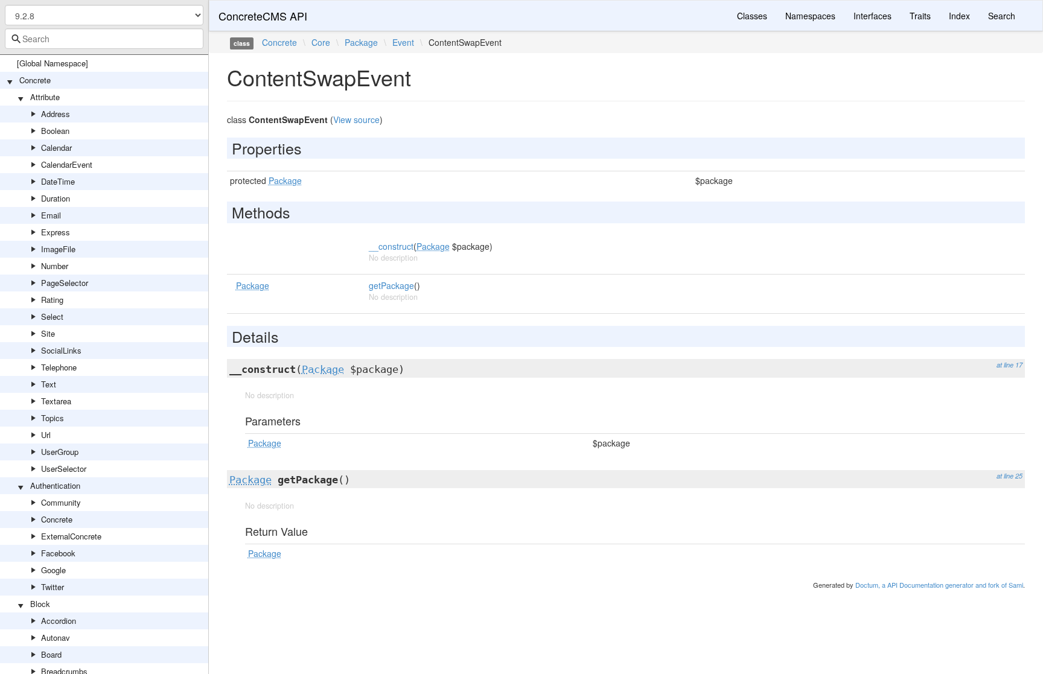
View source (356, 119)
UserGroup (59, 451)
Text (48, 384)
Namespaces (810, 16)
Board (51, 654)
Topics (52, 418)
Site (48, 333)
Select (52, 316)
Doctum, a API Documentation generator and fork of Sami (939, 585)
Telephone (59, 367)
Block (40, 603)
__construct (391, 246)
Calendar (56, 147)
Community (61, 502)
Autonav (55, 637)
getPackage (391, 285)
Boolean (55, 130)
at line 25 (1009, 475)
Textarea (56, 401)
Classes (752, 16)
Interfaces (872, 16)
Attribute (45, 97)
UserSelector (63, 468)
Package (361, 42)
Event (403, 42)
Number (54, 266)
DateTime (58, 181)
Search (1001, 16)
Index (959, 16)
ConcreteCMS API (262, 16)
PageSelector (64, 282)
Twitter (52, 587)
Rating (52, 299)
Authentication (55, 485)
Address (55, 113)
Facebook (58, 553)
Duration (55, 198)
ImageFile (58, 249)
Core (320, 42)
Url (46, 434)
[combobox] (104, 38)
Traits (920, 16)
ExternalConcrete (71, 536)
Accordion (58, 620)
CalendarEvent (66, 164)
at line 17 (1009, 364)
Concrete (35, 80)
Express (55, 232)
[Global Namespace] (52, 63)
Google (53, 570)
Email (51, 215)
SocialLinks (61, 350)
